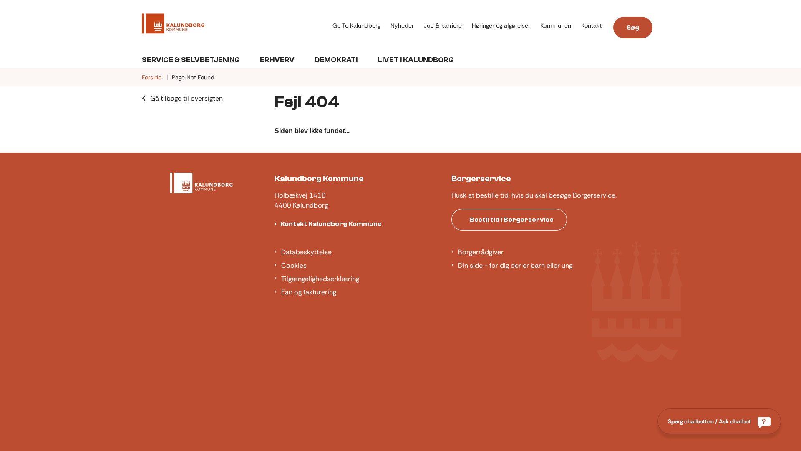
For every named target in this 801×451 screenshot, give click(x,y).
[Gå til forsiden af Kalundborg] (234, 25)
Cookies (294, 265)
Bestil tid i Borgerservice (512, 219)
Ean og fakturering (308, 292)
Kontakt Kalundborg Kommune (331, 224)
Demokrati (336, 60)
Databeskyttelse (306, 252)
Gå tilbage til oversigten (186, 98)
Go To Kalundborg (356, 26)
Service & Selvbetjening (191, 60)
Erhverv (277, 60)
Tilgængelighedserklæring (320, 278)
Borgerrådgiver (481, 252)
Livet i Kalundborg (416, 60)
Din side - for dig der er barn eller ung (515, 265)
